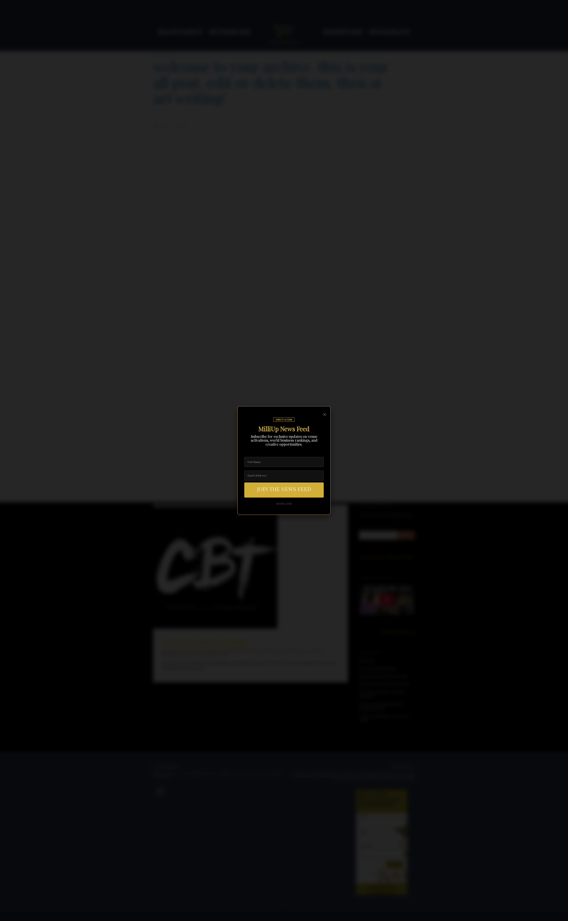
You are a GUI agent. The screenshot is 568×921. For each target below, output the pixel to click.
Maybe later (284, 503)
